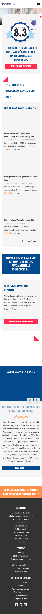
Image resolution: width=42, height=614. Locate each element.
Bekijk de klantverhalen (21, 321)
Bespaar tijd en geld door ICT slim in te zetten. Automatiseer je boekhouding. (21, 264)
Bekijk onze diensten (21, 66)
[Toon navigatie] (38, 4)
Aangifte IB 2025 (21, 599)
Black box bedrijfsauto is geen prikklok (19, 220)
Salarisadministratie (21, 533)
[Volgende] (37, 401)
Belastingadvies (21, 526)
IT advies (21, 542)
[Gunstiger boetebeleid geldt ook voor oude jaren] (12, 171)
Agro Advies (21, 523)
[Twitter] (21, 604)
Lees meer (17, 150)
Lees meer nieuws (29, 241)
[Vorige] (30, 401)
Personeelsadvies (21, 536)
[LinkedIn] (25, 604)
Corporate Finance (21, 539)
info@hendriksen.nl (21, 569)
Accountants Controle (21, 520)
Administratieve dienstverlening (21, 516)
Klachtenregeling (21, 596)
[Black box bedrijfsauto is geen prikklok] (12, 215)
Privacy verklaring (21, 592)
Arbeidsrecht (25, 224)
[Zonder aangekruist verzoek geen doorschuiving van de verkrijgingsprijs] (12, 128)
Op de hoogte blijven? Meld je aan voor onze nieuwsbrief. (20, 492)
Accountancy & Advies (21, 513)
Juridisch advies (21, 529)
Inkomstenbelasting (27, 140)
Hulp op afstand (21, 583)
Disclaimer (21, 586)
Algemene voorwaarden (21, 589)
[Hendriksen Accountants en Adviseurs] (8, 4)
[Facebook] (16, 604)
